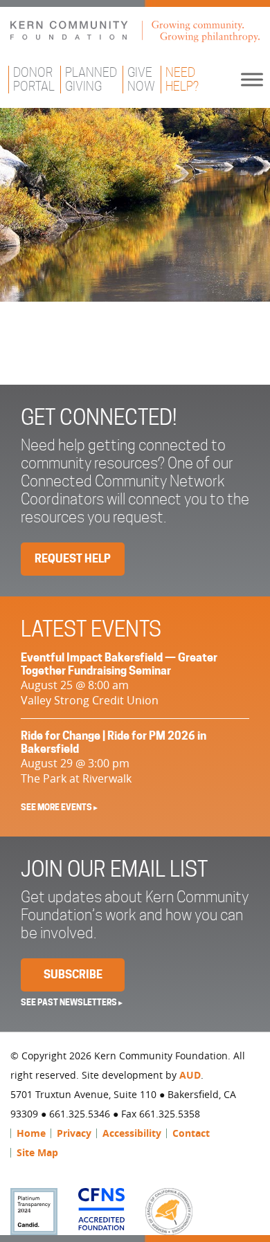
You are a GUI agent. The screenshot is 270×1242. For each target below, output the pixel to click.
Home (31, 1133)
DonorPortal (34, 79)
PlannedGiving (91, 79)
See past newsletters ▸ (72, 1002)
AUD (190, 1074)
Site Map (37, 1152)
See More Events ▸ (59, 807)
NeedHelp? (182, 79)
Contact (191, 1133)
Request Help (73, 558)
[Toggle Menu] (252, 79)
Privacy (74, 1133)
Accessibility (131, 1133)
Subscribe (73, 974)
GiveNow (141, 79)
